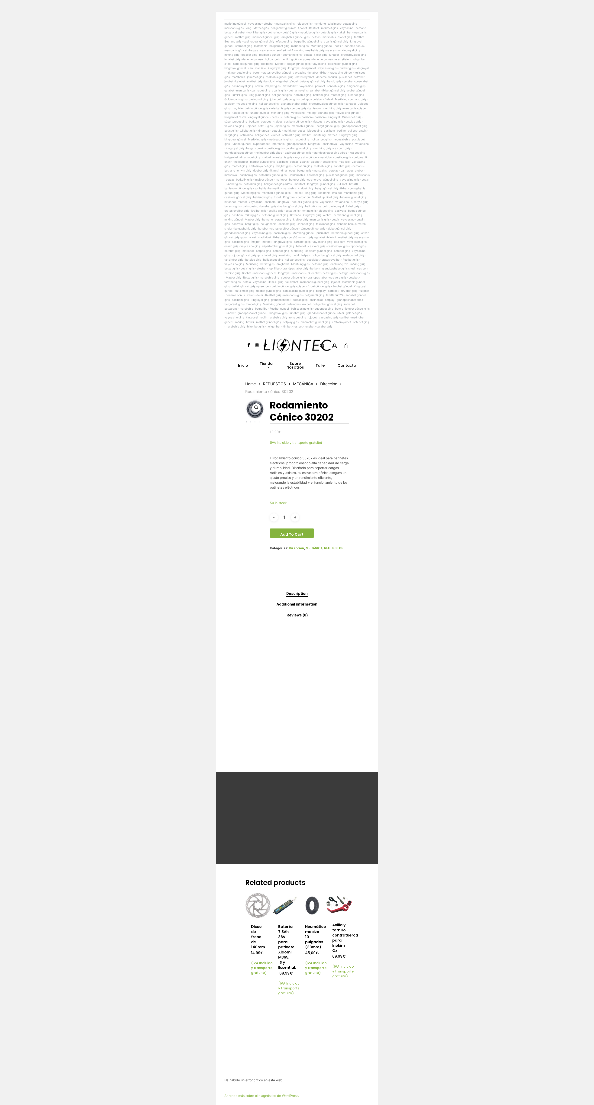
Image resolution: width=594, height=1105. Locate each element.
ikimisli (274, 170)
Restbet (314, 28)
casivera (340, 210)
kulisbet (342, 184)
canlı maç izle (257, 68)
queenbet (263, 286)
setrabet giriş (243, 46)
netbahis (358, 166)
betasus (276, 117)
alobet (359, 170)
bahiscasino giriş (302, 308)
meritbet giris (329, 28)
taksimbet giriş (325, 224)
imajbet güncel (264, 179)
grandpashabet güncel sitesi (325, 313)
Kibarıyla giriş (359, 202)
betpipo (305, 99)
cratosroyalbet (304, 77)
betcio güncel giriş (256, 108)
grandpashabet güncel (238, 152)
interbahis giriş (280, 108)
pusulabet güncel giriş (340, 175)
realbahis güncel (270, 54)
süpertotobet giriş (235, 121)
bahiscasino (250, 206)
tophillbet (274, 268)
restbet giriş (345, 237)
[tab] (297, 593)
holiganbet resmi (235, 117)
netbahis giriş (302, 95)
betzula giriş (328, 32)
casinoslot (316, 299)
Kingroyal (334, 117)
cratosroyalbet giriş (353, 54)
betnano (360, 28)
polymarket (248, 237)
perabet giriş (283, 219)
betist (301, 130)
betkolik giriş (244, 179)
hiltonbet (230, 202)
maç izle (237, 108)
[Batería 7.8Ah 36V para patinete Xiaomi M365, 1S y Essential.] (285, 905)
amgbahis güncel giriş (295, 37)
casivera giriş (316, 246)
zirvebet (240, 32)
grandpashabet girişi (294, 103)
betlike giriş (275, 210)
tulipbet (364, 290)
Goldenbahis (297, 175)
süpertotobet (261, 144)
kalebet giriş (240, 112)
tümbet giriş (253, 304)
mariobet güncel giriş (265, 37)
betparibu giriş (303, 166)
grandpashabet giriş (354, 126)
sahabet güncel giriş (246, 63)
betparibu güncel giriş (308, 41)
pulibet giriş (347, 68)
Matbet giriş (261, 28)
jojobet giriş (304, 23)
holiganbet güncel (286, 81)
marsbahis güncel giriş (276, 192)
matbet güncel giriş (262, 161)
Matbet (279, 63)
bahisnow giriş (262, 197)
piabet (301, 286)
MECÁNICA (303, 384)
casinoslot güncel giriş (342, 63)
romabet (349, 304)
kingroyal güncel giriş (321, 184)
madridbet (326, 157)
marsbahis (329, 37)
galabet (229, 90)
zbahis (304, 161)
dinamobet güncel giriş (315, 322)
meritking (320, 23)
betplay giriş (353, 121)
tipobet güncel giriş (293, 277)
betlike (341, 130)
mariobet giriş (300, 46)
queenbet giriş (324, 308)
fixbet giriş (320, 54)
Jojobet (251, 126)
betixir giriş (248, 268)
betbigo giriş (253, 259)
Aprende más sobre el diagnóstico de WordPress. (261, 1096)
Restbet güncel (279, 308)
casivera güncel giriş (298, 152)
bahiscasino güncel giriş (298, 290)
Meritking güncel (322, 46)
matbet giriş (242, 37)
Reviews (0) (297, 615)
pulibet (352, 130)
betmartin (274, 188)
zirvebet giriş (349, 290)
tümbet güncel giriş (313, 228)
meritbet (299, 184)
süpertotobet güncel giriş (278, 246)
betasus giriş (232, 206)
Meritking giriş (257, 139)
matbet (332, 135)
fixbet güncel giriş (333, 90)
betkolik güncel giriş (305, 202)
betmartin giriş (291, 135)
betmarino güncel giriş (347, 215)
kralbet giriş (357, 152)
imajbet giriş (273, 86)
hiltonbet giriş (256, 326)
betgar (250, 148)
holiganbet (272, 59)
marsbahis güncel (235, 50)
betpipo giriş (232, 273)
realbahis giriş (315, 50)
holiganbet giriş (279, 46)
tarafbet (359, 37)
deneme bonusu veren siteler (331, 59)
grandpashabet (296, 144)
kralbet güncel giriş (290, 206)
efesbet (268, 23)
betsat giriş (350, 23)
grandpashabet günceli (252, 313)
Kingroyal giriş (348, 135)
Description (297, 593)
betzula (276, 130)
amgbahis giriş (356, 86)
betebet (348, 81)
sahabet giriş (342, 166)
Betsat (329, 99)
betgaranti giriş (314, 295)
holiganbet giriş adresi (278, 184)
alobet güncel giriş (339, 228)
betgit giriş (231, 135)
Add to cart (291, 534)
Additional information (297, 604)
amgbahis (283, 264)
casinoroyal (330, 144)
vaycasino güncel (340, 72)
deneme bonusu (355, 46)
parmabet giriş (261, 90)
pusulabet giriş (267, 255)
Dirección (328, 384)
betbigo (343, 273)
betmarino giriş (292, 54)
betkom (254, 121)
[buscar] (322, 345)
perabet (320, 86)
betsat (228, 32)
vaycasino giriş (328, 68)
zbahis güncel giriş (336, 41)
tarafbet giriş (232, 282)
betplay (334, 170)
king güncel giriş (259, 95)
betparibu (303, 197)
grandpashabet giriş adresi (330, 152)
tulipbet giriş (247, 130)
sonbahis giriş (336, 86)
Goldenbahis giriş (235, 99)
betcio (268, 81)
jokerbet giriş (255, 77)
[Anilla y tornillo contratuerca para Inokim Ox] (339, 905)
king (248, 28)
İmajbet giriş (283, 166)
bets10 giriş (290, 32)
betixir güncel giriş (243, 286)
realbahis (267, 63)
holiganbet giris (273, 259)
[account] (334, 345)
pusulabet (345, 77)
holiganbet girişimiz (283, 28)
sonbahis (260, 188)
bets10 (353, 184)
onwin (259, 86)
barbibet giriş (302, 241)
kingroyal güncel (235, 68)
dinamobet (288, 170)
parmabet (347, 170)
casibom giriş (275, 148)
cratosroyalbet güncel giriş (326, 103)
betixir (338, 46)
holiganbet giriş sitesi (269, 152)
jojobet (228, 81)
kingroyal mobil (256, 317)
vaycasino (254, 23)
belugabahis (268, 224)
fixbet (323, 72)
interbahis (278, 144)
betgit (256, 72)
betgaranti (360, 157)
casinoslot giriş (258, 99)
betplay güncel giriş (312, 81)
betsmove (293, 304)
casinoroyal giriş (242, 86)
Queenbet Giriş (351, 117)
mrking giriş (231, 54)
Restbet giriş (350, 259)
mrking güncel (233, 219)
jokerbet (275, 99)
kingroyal (294, 68)
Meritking (341, 99)
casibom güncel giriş (297, 121)
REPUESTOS (274, 384)
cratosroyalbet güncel (276, 72)
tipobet (302, 28)
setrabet (359, 77)
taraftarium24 (284, 50)
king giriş (310, 192)
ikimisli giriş (239, 95)
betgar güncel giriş (298, 63)
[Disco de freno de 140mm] (258, 905)
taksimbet (334, 23)
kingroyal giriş (351, 50)
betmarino (274, 32)
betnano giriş (357, 99)
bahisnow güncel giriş (238, 188)
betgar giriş (304, 170)
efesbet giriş (284, 41)
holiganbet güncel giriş (326, 255)
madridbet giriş (309, 32)
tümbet (286, 326)
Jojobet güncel (342, 286)
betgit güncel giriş (327, 126)
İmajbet (255, 241)
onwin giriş (244, 170)
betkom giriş (321, 95)
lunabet (334, 54)
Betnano (295, 215)
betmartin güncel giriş (345, 233)
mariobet (281, 179)
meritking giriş (332, 108)
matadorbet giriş (353, 255)
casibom (229, 103)
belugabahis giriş (245, 228)
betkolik (310, 206)
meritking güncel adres (295, 59)
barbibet (333, 290)
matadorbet (290, 86)
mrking (299, 50)
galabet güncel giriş (298, 148)
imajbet (337, 192)
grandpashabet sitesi (350, 299)
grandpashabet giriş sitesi (338, 268)
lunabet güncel (259, 112)
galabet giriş (291, 99)
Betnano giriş (232, 41)
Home (250, 384)
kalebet (240, 81)
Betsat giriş (250, 277)
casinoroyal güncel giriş (258, 41)
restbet (298, 326)
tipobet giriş (260, 170)
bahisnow (314, 108)
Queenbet (314, 273)
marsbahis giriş (285, 23)
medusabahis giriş (280, 139)
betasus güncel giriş (353, 197)
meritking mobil (289, 255)
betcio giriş (244, 72)
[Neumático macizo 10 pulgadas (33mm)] (312, 905)
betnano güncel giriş (275, 215)
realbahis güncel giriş (279, 77)
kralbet (277, 121)
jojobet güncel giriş (244, 255)
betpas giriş (298, 108)
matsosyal (231, 175)
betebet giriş (297, 179)
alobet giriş (345, 37)
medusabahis (341, 139)
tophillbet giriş (256, 32)
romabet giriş (297, 317)
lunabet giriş (232, 59)
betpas (316, 37)
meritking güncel (235, 23)
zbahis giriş (279, 90)
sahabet (315, 90)
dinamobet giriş (250, 157)
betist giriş (231, 130)
